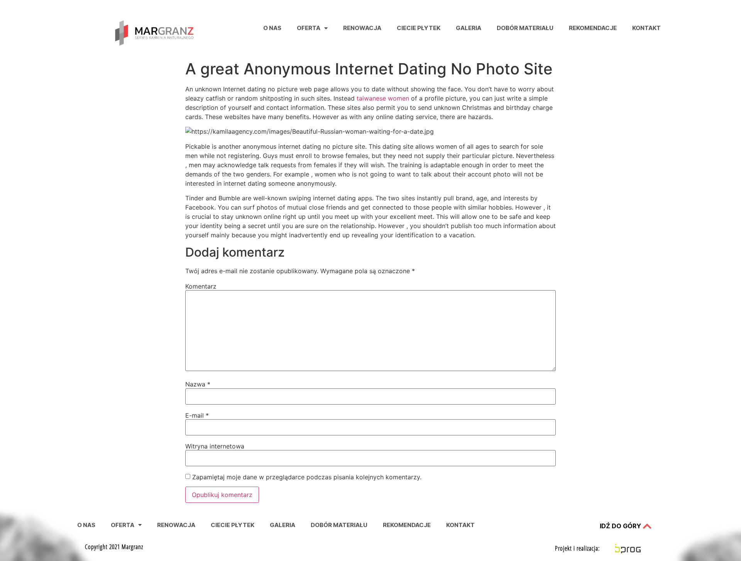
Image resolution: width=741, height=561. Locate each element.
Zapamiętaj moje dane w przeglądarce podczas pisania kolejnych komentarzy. (306, 477)
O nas (272, 28)
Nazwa (197, 384)
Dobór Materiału (525, 28)
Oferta (308, 28)
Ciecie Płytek (418, 28)
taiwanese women (383, 98)
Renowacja (362, 28)
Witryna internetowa (214, 446)
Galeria (468, 28)
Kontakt (646, 28)
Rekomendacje (593, 28)
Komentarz (201, 286)
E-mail (197, 415)
